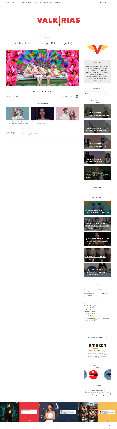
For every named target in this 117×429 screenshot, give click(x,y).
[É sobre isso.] (104, 323)
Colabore (21, 2)
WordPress (104, 425)
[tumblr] (50, 91)
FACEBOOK (97, 187)
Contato (29, 2)
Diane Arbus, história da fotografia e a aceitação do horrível (97, 225)
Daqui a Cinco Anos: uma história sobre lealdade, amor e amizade (95, 272)
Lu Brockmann (103, 396)
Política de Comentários (42, 2)
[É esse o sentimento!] (104, 309)
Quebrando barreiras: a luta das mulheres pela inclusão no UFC (97, 241)
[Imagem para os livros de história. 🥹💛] (90, 323)
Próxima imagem (42, 48)
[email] (53, 91)
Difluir (109, 425)
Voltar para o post (42, 37)
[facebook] (45, 91)
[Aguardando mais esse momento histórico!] (104, 295)
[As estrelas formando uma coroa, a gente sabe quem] (90, 295)
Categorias (56, 2)
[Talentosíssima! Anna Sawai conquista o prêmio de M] (90, 309)
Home (8, 2)
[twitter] (43, 91)
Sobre (13, 2)
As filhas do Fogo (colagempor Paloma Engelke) (42, 43)
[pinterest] (48, 91)
